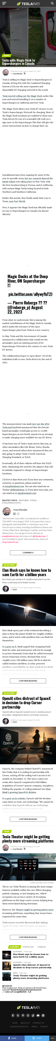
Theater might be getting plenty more (35, 909)
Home (14, 1023)
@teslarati (7, 986)
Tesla (34, 500)
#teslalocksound (33, 990)
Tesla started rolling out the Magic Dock (22, 95)
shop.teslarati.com (10, 542)
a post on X (10, 646)
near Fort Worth (17, 201)
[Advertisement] (28, 151)
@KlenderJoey (17, 489)
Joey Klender (18, 74)
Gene (15, 589)
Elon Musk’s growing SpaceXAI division (26, 790)
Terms (34, 1027)
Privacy (44, 1027)
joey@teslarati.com (14, 486)
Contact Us (38, 1023)
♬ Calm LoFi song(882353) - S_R (16, 992)
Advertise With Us (19, 1027)
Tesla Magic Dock (12, 503)
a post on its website (15, 798)
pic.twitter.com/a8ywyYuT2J (30, 294)
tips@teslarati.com (26, 493)
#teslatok (21, 990)
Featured (24, 500)
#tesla (13, 990)
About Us (25, 1023)
